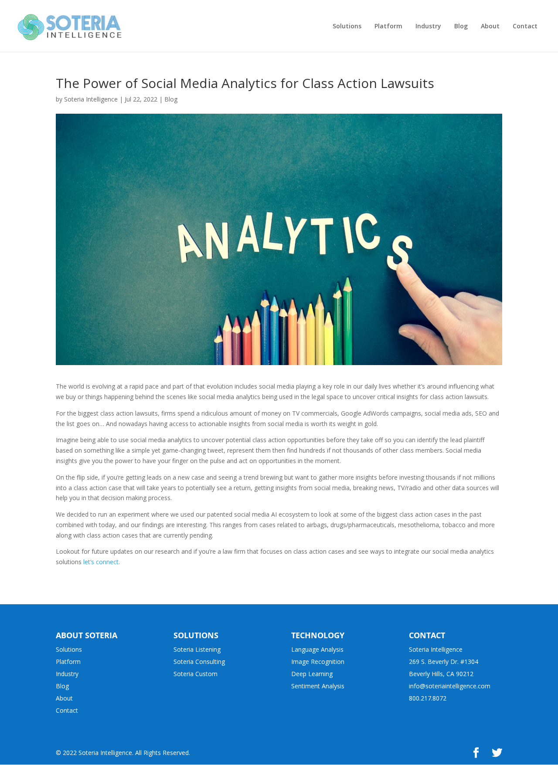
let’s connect (101, 562)
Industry (67, 674)
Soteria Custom (196, 674)
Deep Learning (312, 674)
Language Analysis (317, 649)
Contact (67, 710)
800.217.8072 (427, 698)
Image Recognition (317, 661)
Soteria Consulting (199, 661)
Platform (68, 661)
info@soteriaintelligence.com (449, 686)
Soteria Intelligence (91, 99)
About (64, 698)
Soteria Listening (197, 649)
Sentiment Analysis (317, 686)
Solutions (69, 649)
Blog (170, 99)
